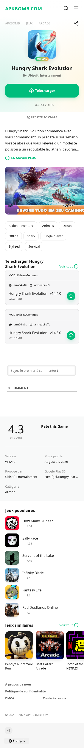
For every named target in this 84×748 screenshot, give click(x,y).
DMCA (9, 698)
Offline (13, 236)
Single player (53, 236)
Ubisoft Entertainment (21, 477)
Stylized (14, 246)
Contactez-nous (54, 698)
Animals (48, 226)
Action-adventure (21, 226)
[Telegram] (8, 730)
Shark (31, 236)
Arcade (10, 492)
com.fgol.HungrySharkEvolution (62, 477)
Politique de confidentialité (25, 691)
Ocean (67, 226)
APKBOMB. (23, 8)
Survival (34, 246)
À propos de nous (18, 684)
